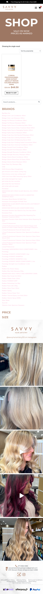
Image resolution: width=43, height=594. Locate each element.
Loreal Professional (8, 247)
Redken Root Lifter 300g (10, 286)
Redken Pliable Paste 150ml (11, 278)
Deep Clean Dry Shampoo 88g (11, 164)
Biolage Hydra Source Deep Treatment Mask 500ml (18, 128)
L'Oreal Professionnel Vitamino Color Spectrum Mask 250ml (21, 240)
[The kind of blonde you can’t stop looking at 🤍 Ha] (21, 452)
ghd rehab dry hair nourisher (11, 181)
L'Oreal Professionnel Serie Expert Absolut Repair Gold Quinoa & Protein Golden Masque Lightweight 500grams (20, 226)
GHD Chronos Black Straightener (12, 169)
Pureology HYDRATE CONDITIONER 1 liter (15, 254)
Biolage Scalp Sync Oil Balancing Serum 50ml (16, 140)
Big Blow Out (6, 113)
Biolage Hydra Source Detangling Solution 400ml (17, 130)
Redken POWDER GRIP (9, 281)
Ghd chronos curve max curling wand (14, 174)
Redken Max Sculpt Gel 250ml (11, 276)
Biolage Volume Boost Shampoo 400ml (14, 162)
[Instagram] (24, 574)
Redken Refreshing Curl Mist (11, 283)
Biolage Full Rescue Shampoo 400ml (13, 123)
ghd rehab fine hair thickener (11, 184)
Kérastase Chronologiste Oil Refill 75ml (14, 201)
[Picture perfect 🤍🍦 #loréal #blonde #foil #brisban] (21, 408)
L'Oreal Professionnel (9, 223)
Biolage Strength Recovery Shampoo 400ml (16, 154)
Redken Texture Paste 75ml (11, 293)
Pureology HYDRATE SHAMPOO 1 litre (14, 259)
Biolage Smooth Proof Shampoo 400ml (14, 149)
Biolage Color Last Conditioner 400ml (14, 115)
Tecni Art (4, 303)
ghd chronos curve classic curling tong (14, 171)
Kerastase (5, 188)
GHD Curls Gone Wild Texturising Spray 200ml (16, 176)
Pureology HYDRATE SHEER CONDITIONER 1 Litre (18, 261)
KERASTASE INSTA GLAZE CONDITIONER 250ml (18, 208)
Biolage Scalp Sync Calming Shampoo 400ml (16, 137)
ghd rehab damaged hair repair (12, 179)
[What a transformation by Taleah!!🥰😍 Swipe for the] (21, 364)
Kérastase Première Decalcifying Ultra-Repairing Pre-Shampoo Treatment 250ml (19, 216)
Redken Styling (7, 290)
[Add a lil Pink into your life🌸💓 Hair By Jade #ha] (21, 495)
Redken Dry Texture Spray (10, 269)
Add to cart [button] (12, 93)
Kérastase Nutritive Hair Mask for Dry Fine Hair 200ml (19, 210)
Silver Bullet (5, 300)
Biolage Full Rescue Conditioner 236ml (14, 120)
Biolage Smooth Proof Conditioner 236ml (15, 147)
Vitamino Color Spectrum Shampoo (13, 305)
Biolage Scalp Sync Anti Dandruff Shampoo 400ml (18, 135)
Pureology (5, 251)
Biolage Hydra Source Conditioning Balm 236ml (17, 125)
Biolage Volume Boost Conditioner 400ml (15, 157)
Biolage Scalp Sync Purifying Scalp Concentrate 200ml (19, 142)
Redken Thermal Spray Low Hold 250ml (14, 295)
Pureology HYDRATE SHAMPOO (12, 256)
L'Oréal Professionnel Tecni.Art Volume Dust (16, 230)
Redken (4, 266)
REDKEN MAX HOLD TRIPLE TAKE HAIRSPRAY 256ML (20, 273)
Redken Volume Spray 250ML (11, 298)
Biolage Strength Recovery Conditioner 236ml (16, 152)
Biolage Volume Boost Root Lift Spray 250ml (16, 159)
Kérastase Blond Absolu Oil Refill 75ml (14, 199)
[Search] (39, 102)
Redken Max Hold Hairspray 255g (12, 271)
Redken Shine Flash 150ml (10, 288)
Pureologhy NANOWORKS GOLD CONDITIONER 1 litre (19, 249)
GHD (3, 167)
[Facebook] (19, 574)
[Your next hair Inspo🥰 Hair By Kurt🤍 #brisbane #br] (21, 539)
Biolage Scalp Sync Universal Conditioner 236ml (17, 145)
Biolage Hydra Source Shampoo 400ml (14, 132)
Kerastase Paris (7, 213)
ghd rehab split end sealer (10, 186)
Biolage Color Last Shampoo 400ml (13, 118)
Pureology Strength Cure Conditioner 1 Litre (16, 264)
